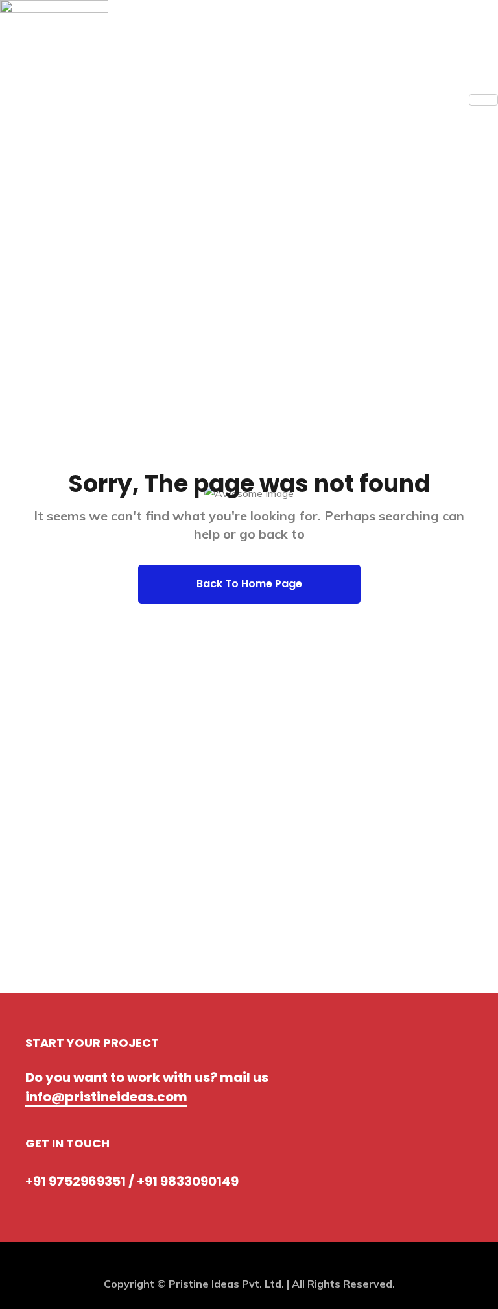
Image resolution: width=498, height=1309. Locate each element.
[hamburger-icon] (483, 100)
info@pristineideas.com (106, 1097)
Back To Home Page (249, 583)
